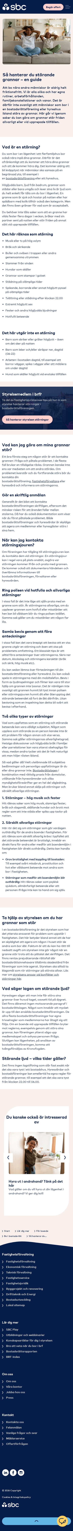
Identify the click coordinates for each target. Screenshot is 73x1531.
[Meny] (68, 7)
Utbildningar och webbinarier (25, 1335)
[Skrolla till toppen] (36, 1521)
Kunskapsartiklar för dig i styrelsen (28, 1340)
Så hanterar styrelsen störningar (27, 419)
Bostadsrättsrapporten (21, 1351)
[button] (36, 41)
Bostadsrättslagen (45, 770)
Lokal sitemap (15, 1305)
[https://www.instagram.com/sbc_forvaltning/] (21, 1472)
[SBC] (14, 6)
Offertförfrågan (16, 1444)
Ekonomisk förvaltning (20, 1267)
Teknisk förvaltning (18, 1272)
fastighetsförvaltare (45, 481)
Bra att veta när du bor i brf (24, 1346)
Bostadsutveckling (18, 1299)
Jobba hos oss (15, 1392)
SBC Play (11, 1329)
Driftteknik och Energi (20, 1294)
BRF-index (12, 1357)
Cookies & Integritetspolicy (16, 1497)
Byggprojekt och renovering (24, 1288)
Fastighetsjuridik (16, 1283)
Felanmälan (13, 1427)
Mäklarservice (15, 1438)
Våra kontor (13, 1386)
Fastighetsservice (17, 1278)
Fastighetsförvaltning (20, 1261)
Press (9, 1397)
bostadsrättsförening (20, 178)
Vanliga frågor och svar (21, 1433)
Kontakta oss (14, 1422)
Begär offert (53, 7)
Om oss (10, 1381)
